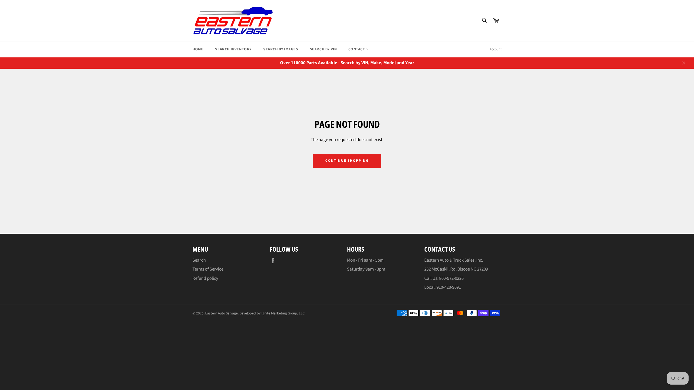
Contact (357, 49)
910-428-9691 (448, 287)
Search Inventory (233, 49)
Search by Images (280, 49)
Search (199, 260)
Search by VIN (323, 49)
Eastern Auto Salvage (221, 313)
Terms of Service (207, 269)
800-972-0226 (451, 278)
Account (496, 49)
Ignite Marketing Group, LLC (283, 313)
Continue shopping (347, 160)
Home (197, 49)
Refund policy (205, 278)
